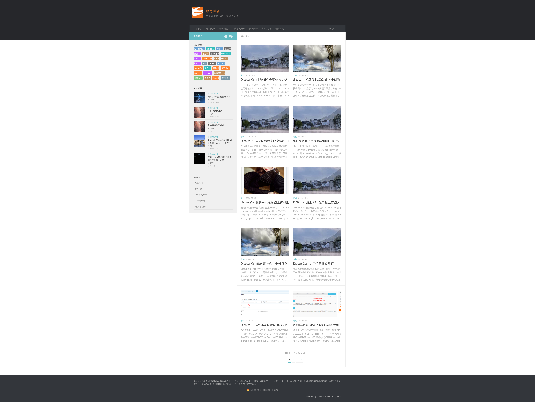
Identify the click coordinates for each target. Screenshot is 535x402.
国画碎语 (253, 28)
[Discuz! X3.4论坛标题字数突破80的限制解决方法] (265, 132)
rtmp (216, 78)
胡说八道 (266, 28)
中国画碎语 (200, 200)
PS (216, 58)
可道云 (198, 78)
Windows (199, 48)
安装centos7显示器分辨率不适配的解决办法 (220, 158)
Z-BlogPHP (321, 396)
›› (301, 359)
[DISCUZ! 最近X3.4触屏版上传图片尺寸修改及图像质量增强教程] (317, 193)
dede (212, 63)
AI (204, 63)
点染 (197, 53)
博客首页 (198, 28)
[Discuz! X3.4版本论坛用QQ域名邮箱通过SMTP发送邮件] (265, 316)
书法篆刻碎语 (238, 28)
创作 (207, 78)
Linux (224, 58)
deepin (198, 68)
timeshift (226, 53)
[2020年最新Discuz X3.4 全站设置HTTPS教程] (317, 316)
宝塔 (205, 53)
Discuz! (207, 58)
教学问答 (223, 28)
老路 (243, 75)
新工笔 (225, 68)
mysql (197, 73)
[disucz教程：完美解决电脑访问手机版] (317, 132)
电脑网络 (210, 28)
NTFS (221, 63)
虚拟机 (225, 78)
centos (208, 73)
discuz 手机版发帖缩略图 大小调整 (316, 79)
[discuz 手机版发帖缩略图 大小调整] (317, 70)
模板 (197, 63)
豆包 (228, 48)
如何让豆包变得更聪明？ (219, 96)
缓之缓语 (213, 11)
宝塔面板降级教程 (216, 125)
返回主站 (279, 28)
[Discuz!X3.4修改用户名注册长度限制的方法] (265, 254)
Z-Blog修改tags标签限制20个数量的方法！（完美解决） (220, 142)
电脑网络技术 (213, 93)
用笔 (216, 68)
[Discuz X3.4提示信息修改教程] (317, 254)
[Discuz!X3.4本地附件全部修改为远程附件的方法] (265, 70)
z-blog (210, 48)
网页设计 (219, 73)
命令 (197, 58)
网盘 (219, 48)
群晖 (208, 68)
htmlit (339, 396)
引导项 (215, 53)
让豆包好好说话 (215, 110)
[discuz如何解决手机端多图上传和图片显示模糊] (265, 193)
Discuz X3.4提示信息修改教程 (313, 263)
